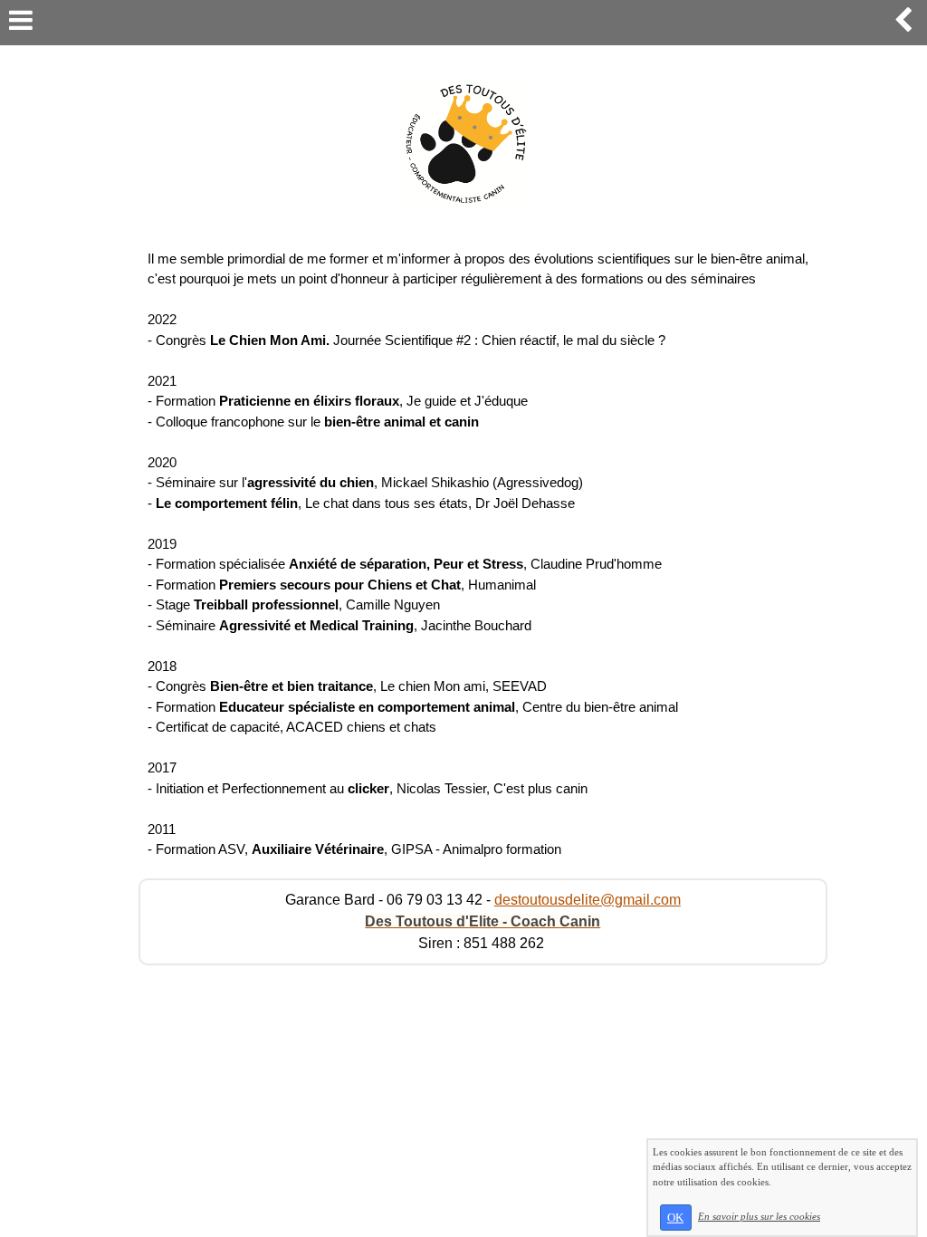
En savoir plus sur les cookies (759, 1216)
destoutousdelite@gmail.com (587, 899)
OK (675, 1217)
